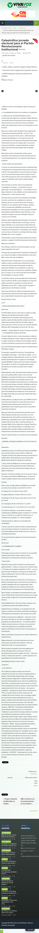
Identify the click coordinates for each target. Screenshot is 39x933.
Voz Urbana (6, 833)
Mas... (15, 28)
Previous (3, 91)
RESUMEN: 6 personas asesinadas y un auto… (9, 902)
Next (37, 91)
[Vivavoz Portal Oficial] (19, 5)
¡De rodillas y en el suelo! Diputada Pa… (9, 853)
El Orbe (4, 868)
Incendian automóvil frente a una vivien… (9, 862)
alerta (4, 859)
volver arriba (34, 810)
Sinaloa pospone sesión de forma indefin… (7, 882)
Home (9, 28)
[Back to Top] (1, 931)
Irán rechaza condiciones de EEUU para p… (9, 872)
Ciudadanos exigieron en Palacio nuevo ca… (9, 844)
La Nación (5, 878)
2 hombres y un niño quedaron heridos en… (10, 892)
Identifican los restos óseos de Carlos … (9, 911)
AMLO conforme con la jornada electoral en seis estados (27, 801)
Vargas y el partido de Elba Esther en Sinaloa (10, 801)
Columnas (22, 28)
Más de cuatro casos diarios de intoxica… (9, 836)
